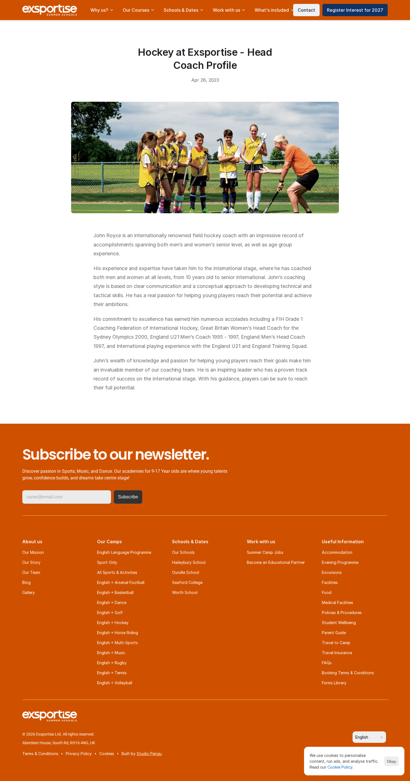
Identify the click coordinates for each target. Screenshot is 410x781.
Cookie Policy (339, 767)
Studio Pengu (149, 753)
